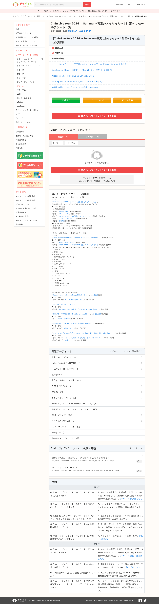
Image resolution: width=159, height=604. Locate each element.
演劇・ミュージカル (24, 122)
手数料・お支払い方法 (24, 136)
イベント (19, 114)
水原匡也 (95, 295)
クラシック (21, 78)
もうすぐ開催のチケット (25, 41)
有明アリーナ (69, 340)
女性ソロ (20, 74)
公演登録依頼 (21, 212)
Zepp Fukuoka (64, 211)
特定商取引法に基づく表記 (26, 208)
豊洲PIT (62, 221)
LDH (18, 94)
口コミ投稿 (127, 100)
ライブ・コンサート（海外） (27, 110)
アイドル (20, 86)
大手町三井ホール (64, 319)
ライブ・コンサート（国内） (27, 55)
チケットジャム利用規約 (25, 200)
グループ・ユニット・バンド (28, 66)
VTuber (20, 102)
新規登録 (119, 4)
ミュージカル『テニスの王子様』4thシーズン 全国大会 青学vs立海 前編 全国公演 (89, 64)
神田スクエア (68, 328)
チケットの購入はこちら (131, 498)
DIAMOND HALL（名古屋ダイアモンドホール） (75, 216)
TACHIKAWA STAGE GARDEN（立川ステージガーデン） (79, 245)
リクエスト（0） (93, 137)
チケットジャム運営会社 (25, 196)
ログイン (129, 4)
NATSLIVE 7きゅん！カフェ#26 (64, 304)
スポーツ (19, 118)
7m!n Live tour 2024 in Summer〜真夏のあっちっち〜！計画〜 (75, 202)
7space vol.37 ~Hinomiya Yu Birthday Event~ (74, 76)
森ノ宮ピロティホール (66, 242)
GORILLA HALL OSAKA (79, 31)
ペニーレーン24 (63, 214)
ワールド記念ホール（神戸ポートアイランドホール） (84, 338)
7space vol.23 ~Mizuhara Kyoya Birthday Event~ (71, 295)
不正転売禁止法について (25, 216)
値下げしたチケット (24, 33)
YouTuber (21, 106)
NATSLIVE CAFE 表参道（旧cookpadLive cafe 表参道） (79, 309)
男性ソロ (20, 70)
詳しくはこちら (133, 567)
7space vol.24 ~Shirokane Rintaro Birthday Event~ (71, 323)
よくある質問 (21, 144)
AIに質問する (21, 140)
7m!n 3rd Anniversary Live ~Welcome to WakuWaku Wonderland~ (76, 238)
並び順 (55, 143)
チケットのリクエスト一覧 (26, 45)
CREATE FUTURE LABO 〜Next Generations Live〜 (71, 314)
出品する (66, 100)
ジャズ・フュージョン (26, 82)
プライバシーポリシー (24, 204)
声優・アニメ (22, 90)
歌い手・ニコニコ (24, 98)
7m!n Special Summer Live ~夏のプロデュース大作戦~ (77, 81)
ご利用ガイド (140, 4)
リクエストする (97, 100)
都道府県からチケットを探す (27, 37)
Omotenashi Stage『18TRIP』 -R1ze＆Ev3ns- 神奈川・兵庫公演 (82, 70)
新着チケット (21, 29)
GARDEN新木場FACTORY (74, 300)
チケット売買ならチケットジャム (22, 4)
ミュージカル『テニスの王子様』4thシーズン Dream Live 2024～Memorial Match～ (83, 333)
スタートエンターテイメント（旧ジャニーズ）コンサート (30, 60)
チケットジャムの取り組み (26, 220)
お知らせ (19, 148)
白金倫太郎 (97, 314)
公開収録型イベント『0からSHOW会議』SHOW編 (75, 87)
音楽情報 (19, 224)
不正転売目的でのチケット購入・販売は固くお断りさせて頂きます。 (111, 601)
